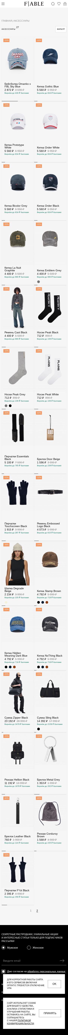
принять (50, 1013)
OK (54, 983)
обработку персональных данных (46, 971)
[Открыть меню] (3, 3)
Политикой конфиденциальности (20, 1022)
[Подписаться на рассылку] (62, 960)
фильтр (61, 29)
